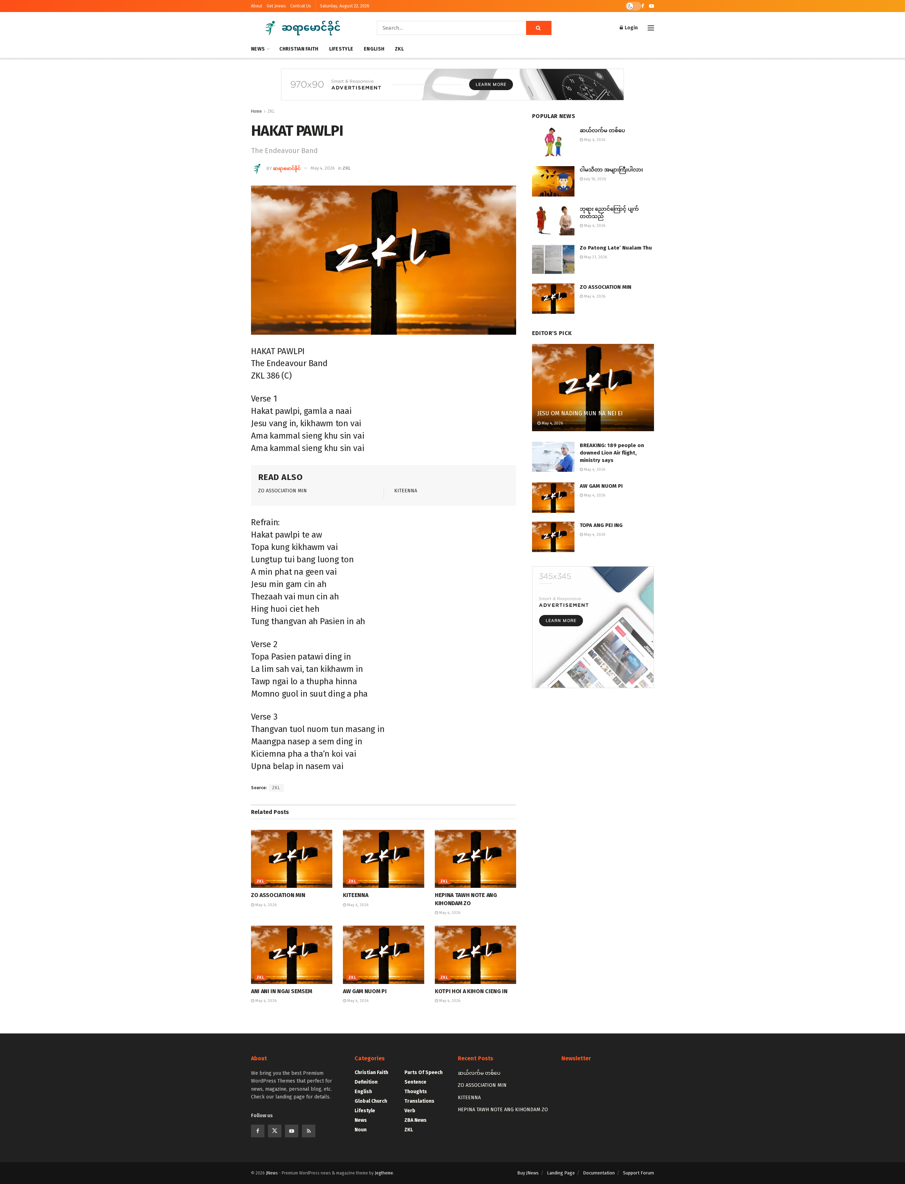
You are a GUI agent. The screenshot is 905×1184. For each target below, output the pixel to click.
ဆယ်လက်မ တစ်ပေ (602, 130)
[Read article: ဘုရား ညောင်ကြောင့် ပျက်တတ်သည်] (553, 220)
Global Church (371, 1101)
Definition (366, 1082)
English (374, 49)
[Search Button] (538, 28)
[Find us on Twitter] (274, 1131)
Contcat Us (300, 6)
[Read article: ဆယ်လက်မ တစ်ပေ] (553, 142)
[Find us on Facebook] (642, 6)
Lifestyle (341, 49)
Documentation (599, 1173)
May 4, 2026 (323, 168)
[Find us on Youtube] (651, 6)
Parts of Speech (423, 1072)
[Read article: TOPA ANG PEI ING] (553, 537)
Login (631, 28)
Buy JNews (528, 1173)
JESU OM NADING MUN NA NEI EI (579, 413)
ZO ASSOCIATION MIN (282, 491)
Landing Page (561, 1173)
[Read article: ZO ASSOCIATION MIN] (291, 859)
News (258, 49)
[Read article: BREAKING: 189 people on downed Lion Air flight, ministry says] (553, 457)
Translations (419, 1101)
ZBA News (415, 1120)
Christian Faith (298, 49)
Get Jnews (276, 6)
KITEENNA (405, 491)
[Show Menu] (651, 27)
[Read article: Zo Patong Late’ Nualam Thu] (553, 259)
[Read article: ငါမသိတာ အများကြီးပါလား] (553, 181)
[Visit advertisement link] (452, 90)
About (256, 6)
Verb (409, 1111)
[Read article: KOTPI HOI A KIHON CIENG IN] (475, 955)
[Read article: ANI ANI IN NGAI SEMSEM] (291, 955)
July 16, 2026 (594, 179)
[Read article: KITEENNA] (383, 859)
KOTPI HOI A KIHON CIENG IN (471, 991)
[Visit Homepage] (304, 28)
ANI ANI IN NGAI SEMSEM (281, 991)
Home (256, 111)
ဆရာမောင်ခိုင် (286, 168)
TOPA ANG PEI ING (601, 525)
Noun (361, 1130)
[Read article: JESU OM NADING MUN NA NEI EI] (593, 387)
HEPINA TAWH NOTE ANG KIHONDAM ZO (503, 1110)
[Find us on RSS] (308, 1131)
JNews (272, 1173)
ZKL (399, 49)
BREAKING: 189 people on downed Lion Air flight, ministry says (612, 452)
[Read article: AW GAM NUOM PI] (383, 955)
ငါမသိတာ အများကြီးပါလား (611, 169)
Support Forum (638, 1173)
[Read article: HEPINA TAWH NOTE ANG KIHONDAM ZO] (475, 859)
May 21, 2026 (595, 257)
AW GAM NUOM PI (365, 991)
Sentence (415, 1082)
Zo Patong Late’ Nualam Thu (616, 248)
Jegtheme (384, 1173)
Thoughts (415, 1092)
